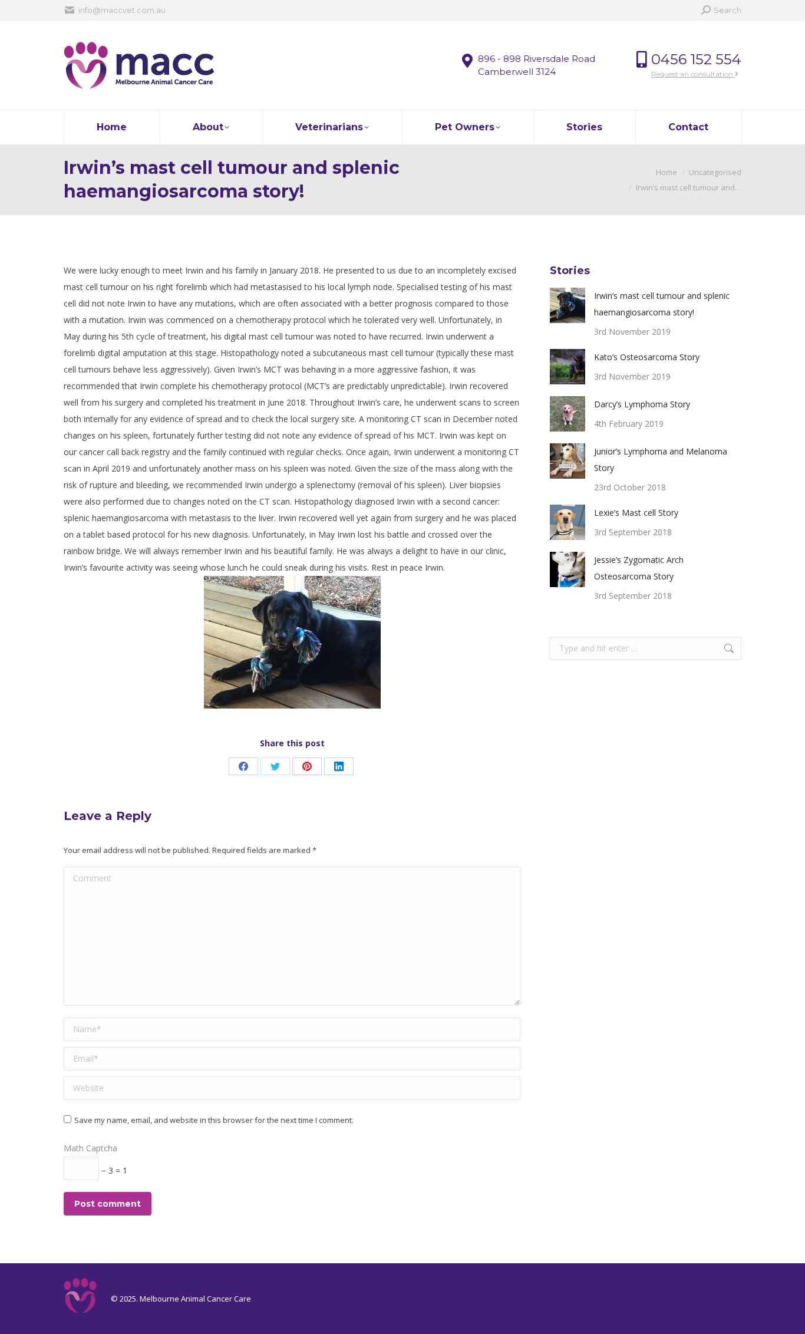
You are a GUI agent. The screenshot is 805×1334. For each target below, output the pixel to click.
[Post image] (567, 305)
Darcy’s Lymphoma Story (642, 404)
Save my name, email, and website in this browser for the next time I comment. (214, 1120)
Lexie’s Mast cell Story (636, 512)
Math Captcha (90, 1148)
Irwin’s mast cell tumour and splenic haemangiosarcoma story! (662, 304)
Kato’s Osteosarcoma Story (647, 357)
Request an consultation (693, 74)
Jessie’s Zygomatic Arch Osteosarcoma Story (639, 568)
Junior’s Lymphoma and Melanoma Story (660, 459)
